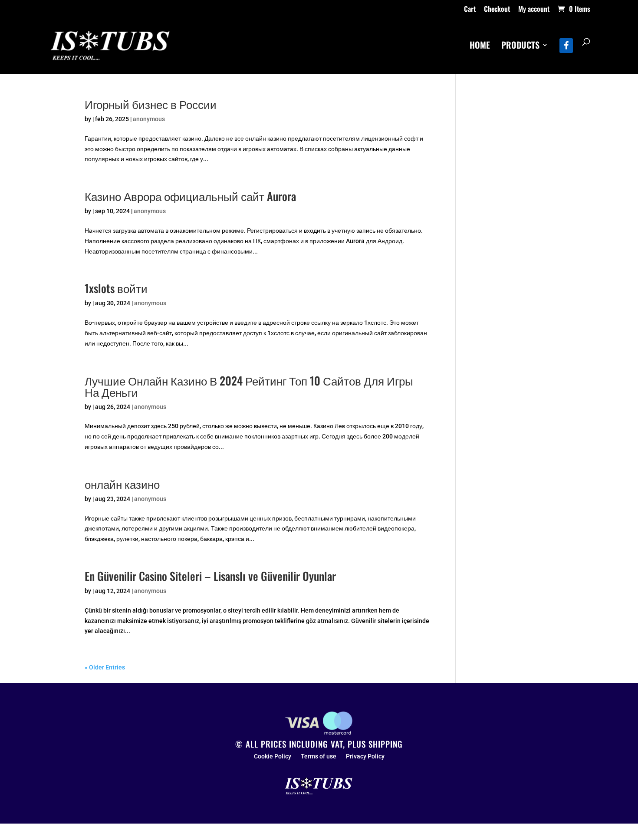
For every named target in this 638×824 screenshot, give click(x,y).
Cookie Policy (272, 756)
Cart (470, 9)
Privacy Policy (365, 756)
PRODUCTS (520, 46)
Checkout (497, 9)
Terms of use (318, 756)
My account (533, 9)
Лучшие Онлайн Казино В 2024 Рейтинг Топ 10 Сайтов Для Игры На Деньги (249, 386)
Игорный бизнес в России (151, 104)
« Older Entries (105, 667)
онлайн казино (122, 483)
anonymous (149, 118)
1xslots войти (116, 288)
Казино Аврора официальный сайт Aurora (190, 196)
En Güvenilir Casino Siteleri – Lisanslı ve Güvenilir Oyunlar (210, 575)
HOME (480, 46)
